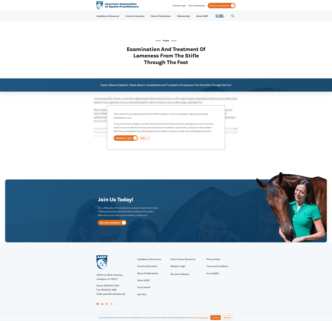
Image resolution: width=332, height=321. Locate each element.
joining (177, 123)
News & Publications (161, 16)
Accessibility (212, 273)
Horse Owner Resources (183, 259)
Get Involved (143, 287)
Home (104, 85)
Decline (227, 317)
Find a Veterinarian (196, 5)
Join (142, 138)
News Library (137, 85)
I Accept (215, 317)
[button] (233, 16)
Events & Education (135, 16)
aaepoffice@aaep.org (114, 293)
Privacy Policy (213, 259)
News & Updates (118, 85)
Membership (183, 16)
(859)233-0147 (111, 285)
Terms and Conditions (217, 266)
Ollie (219, 15)
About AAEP (202, 16)
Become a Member (219, 6)
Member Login (179, 5)
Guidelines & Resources (107, 16)
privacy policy (203, 317)
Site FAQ (141, 294)
